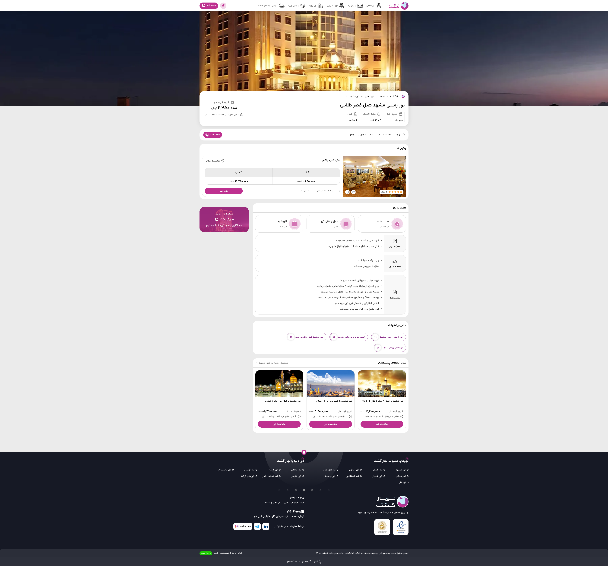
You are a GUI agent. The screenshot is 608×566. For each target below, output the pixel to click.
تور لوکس (249, 470)
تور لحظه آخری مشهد (391, 337)
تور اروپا (313, 5)
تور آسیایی (332, 5)
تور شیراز (377, 476)
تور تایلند (401, 482)
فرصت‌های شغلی (215, 553)
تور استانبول (352, 476)
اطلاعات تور (384, 135)
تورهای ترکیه (247, 476)
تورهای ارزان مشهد (392, 347)
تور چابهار (354, 470)
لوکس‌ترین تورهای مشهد (351, 337)
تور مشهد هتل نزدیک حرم (309, 337)
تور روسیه (330, 476)
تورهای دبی (329, 470)
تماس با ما (237, 553)
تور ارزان (273, 470)
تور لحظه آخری (270, 476)
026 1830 (296, 498)
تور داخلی (370, 5)
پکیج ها (400, 135)
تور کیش (401, 476)
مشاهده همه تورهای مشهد (273, 363)
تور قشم (377, 470)
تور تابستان (224, 470)
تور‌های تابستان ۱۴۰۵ (268, 5)
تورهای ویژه (294, 5)
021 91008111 (295, 512)
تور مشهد (401, 470)
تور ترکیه (352, 5)
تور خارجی (296, 476)
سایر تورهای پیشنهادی (361, 135)
